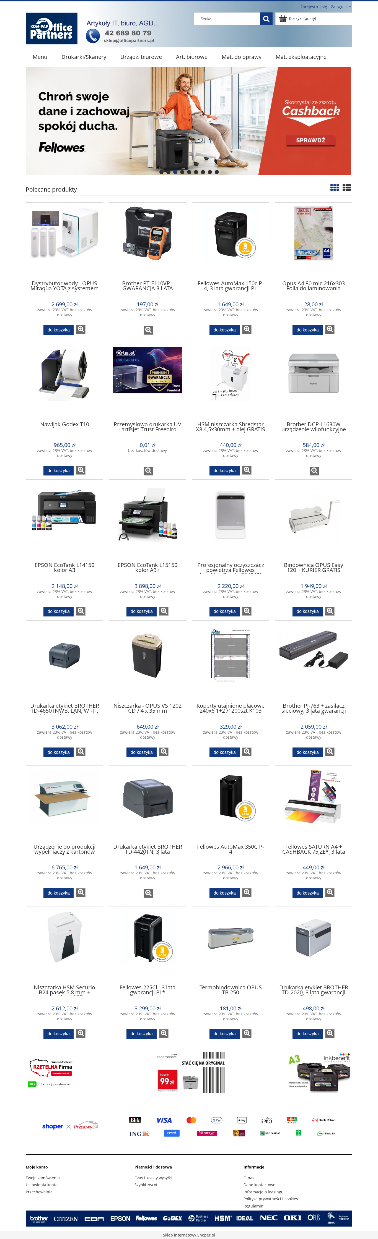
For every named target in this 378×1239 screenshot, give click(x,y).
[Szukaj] (266, 18)
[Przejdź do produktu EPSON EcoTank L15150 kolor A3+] (147, 522)
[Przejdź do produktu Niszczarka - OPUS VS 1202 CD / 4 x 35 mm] (147, 663)
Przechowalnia (39, 1191)
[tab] (161, 172)
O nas (249, 1177)
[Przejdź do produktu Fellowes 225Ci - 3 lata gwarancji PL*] (147, 944)
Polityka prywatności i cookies (271, 1198)
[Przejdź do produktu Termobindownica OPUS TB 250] (230, 944)
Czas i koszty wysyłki (153, 1177)
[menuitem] (40, 56)
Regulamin (253, 1206)
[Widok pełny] (347, 187)
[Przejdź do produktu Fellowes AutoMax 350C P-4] (230, 804)
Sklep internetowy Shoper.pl (189, 1235)
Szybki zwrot (145, 1184)
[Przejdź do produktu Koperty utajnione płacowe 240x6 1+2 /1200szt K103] (230, 663)
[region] (189, 121)
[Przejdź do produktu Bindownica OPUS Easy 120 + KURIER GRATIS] (313, 522)
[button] (81, 329)
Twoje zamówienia (43, 1177)
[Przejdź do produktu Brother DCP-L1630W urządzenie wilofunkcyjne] (313, 381)
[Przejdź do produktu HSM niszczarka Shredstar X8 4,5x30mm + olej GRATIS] (230, 381)
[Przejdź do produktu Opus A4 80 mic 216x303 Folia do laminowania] (313, 241)
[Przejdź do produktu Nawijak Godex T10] (64, 381)
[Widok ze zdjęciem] (334, 187)
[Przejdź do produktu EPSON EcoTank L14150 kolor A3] (64, 522)
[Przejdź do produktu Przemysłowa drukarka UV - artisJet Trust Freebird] (147, 381)
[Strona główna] (95, 27)
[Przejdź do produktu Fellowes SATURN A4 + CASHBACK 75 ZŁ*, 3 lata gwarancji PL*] (313, 804)
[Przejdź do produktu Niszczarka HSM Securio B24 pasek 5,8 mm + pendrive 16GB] (64, 944)
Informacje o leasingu (264, 1191)
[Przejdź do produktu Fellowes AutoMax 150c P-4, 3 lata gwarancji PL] (230, 241)
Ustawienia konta (42, 1184)
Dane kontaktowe (259, 1184)
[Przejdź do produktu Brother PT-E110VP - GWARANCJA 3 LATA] (147, 241)
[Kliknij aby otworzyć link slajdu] (179, 121)
